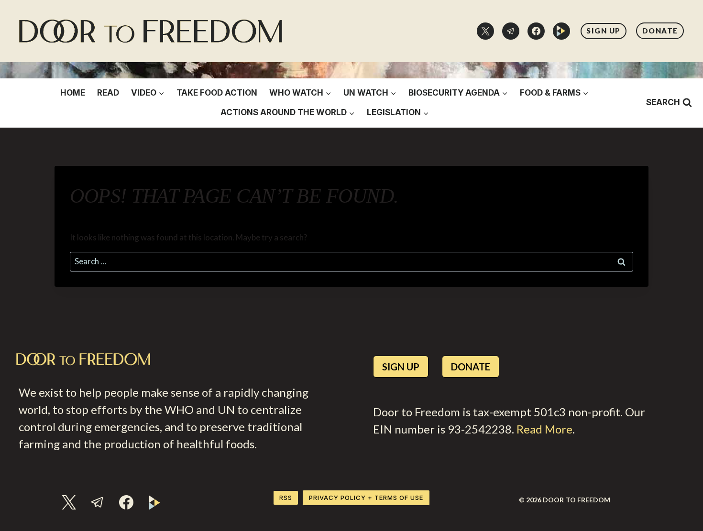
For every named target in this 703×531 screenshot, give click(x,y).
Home (72, 93)
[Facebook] (536, 31)
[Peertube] (561, 31)
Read (108, 93)
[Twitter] (485, 31)
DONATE (660, 30)
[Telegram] (510, 31)
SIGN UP (603, 30)
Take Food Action (216, 93)
